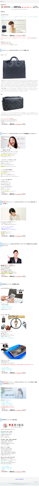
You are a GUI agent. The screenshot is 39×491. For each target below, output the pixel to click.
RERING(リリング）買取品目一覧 (7, 338)
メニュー (3, 1)
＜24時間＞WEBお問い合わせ (6, 306)
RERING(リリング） (5, 433)
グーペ (20, 484)
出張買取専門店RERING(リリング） (17, 483)
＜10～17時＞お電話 (5, 305)
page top (36, 481)
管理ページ (23, 484)
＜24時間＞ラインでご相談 (6, 308)
